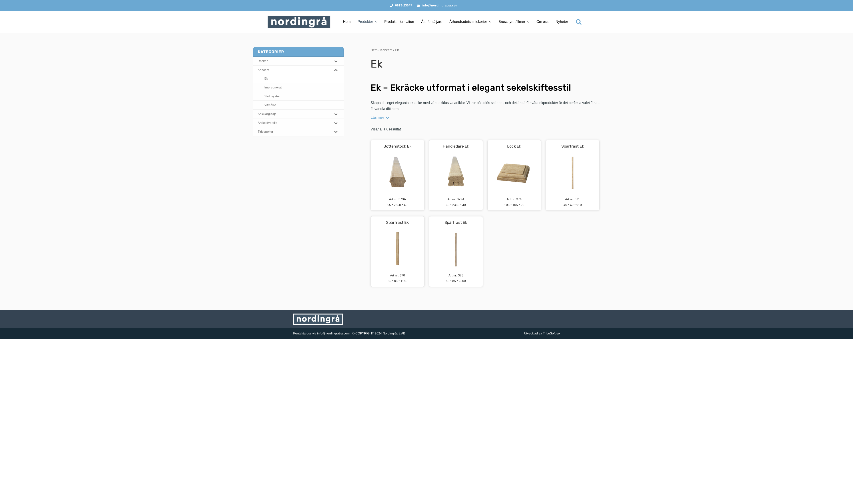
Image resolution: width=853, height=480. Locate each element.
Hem (374, 50)
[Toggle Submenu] (336, 61)
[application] (375, 22)
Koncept (386, 50)
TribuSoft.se (551, 333)
